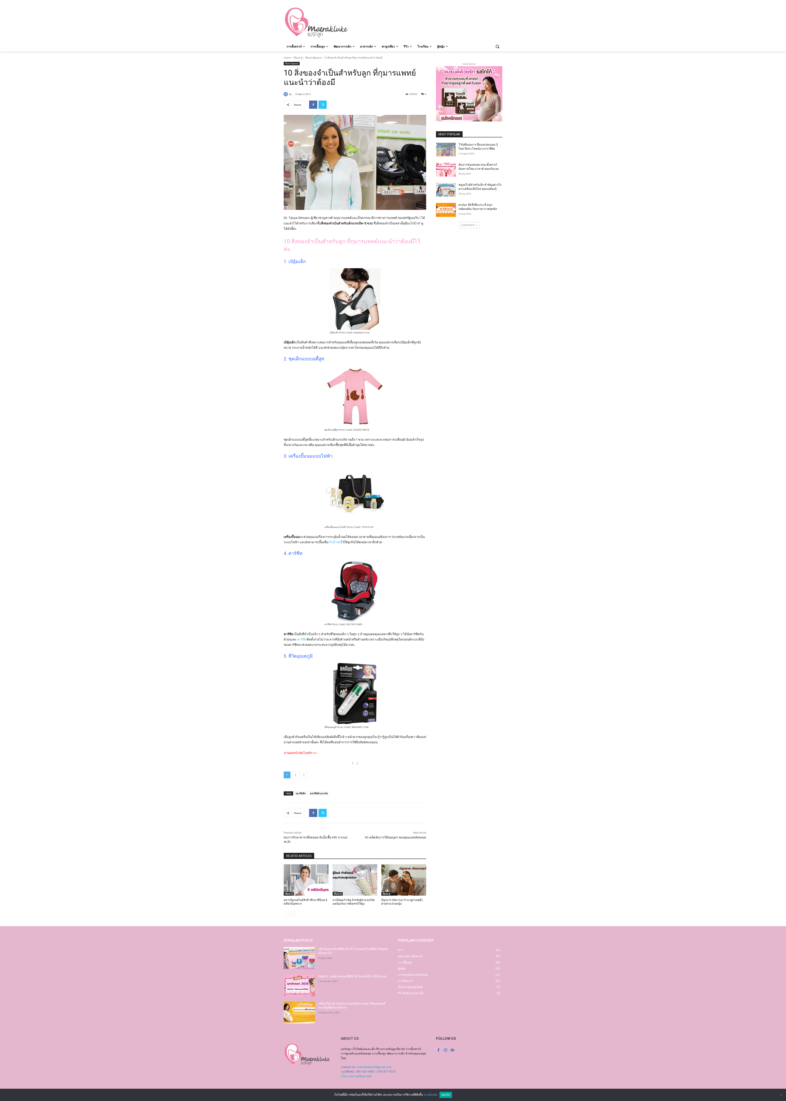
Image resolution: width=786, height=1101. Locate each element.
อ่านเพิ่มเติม (430, 1094)
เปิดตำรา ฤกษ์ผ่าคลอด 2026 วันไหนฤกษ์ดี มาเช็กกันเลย (352, 976)
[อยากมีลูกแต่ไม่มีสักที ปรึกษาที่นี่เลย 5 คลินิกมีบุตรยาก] (306, 880)
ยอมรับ (446, 1094)
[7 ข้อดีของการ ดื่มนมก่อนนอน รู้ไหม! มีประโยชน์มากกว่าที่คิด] (446, 150)
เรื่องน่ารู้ (298, 57)
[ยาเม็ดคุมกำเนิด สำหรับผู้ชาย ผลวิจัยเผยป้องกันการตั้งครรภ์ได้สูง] (355, 880)
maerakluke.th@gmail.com (374, 1067)
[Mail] (452, 1050)
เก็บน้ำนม (334, 542)
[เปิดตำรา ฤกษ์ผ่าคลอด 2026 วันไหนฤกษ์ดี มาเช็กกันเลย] (299, 985)
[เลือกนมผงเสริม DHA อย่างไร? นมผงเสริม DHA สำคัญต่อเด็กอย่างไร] (299, 958)
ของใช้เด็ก (301, 793)
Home (287, 57)
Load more (467, 225)
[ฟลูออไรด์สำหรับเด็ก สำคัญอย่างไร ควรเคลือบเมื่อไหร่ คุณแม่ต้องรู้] (446, 190)
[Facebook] (313, 105)
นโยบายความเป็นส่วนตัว (356, 1076)
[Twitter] (322, 105)
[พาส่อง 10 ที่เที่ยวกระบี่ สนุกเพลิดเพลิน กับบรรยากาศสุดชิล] (446, 210)
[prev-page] (286, 913)
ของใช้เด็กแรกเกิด (319, 793)
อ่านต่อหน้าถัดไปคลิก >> (300, 753)
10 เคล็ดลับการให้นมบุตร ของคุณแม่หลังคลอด (395, 837)
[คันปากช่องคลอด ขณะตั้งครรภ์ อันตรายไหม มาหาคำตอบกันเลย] (446, 170)
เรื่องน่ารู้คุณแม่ (313, 57)
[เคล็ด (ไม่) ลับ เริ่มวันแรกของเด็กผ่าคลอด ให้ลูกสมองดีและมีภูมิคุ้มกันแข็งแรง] (299, 1013)
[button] (497, 46)
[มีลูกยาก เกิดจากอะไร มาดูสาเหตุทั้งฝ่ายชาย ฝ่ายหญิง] (403, 880)
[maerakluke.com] (316, 23)
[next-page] (292, 913)
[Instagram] (445, 1050)
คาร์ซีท (302, 639)
